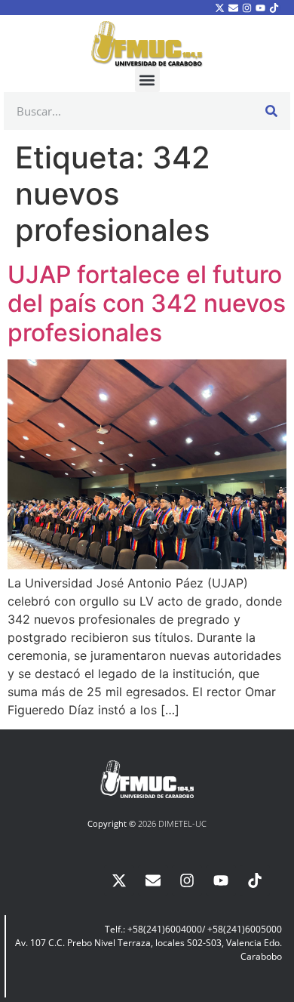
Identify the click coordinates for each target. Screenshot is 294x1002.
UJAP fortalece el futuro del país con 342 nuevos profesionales (147, 303)
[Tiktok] (274, 7)
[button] (147, 79)
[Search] (271, 111)
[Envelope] (233, 7)
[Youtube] (261, 7)
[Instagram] (246, 7)
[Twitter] (219, 7)
